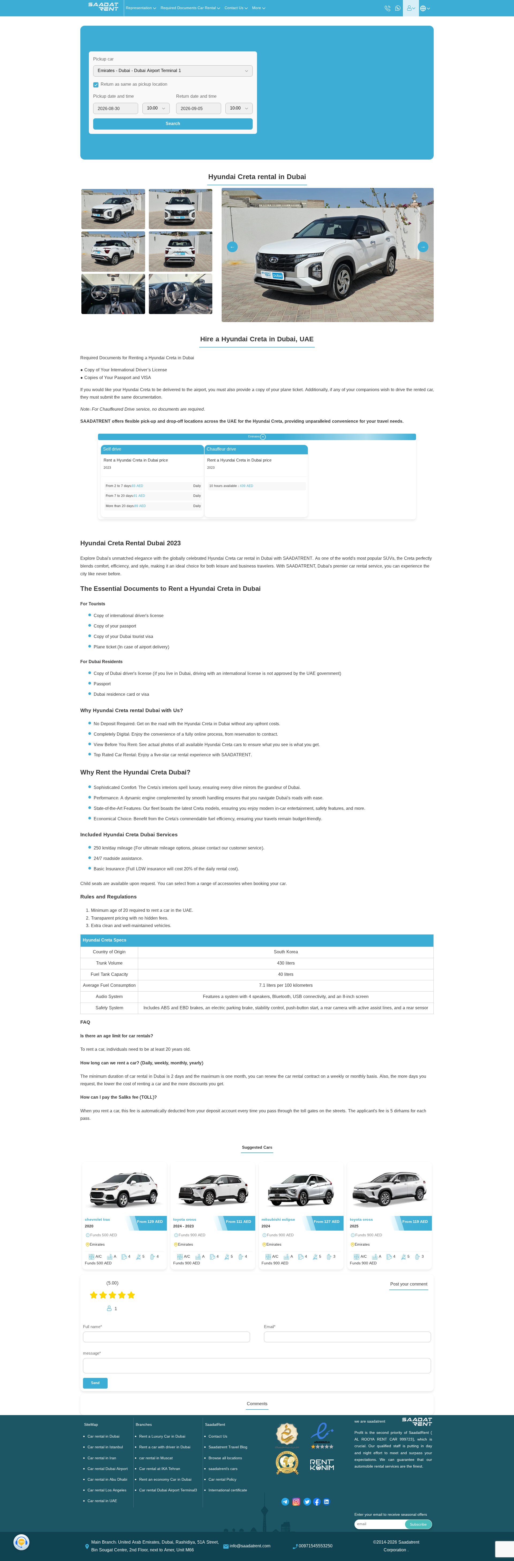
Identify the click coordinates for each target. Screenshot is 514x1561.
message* (92, 1354)
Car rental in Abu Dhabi (107, 1480)
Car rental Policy (222, 1480)
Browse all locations (225, 1458)
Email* (269, 1327)
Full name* (92, 1327)
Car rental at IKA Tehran (159, 1469)
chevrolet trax (97, 1220)
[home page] (103, 9)
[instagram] (296, 1502)
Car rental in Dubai (103, 1436)
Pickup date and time (113, 96)
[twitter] (307, 1503)
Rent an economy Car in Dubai (165, 1480)
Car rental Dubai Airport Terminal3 (168, 1490)
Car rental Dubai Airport (108, 1469)
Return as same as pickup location (134, 84)
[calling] (387, 8)
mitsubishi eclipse (278, 1220)
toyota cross (184, 1220)
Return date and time (196, 96)
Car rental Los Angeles (107, 1490)
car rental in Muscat (156, 1458)
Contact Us (218, 1436)
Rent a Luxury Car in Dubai (162, 1436)
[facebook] (317, 1503)
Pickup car (103, 59)
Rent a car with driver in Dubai (164, 1447)
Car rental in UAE (102, 1501)
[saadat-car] (124, 1190)
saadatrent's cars (223, 1469)
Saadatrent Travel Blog (228, 1447)
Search (173, 124)
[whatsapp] (398, 8)
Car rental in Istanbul (105, 1447)
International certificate (228, 1490)
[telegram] (285, 1503)
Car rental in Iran (102, 1458)
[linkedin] (326, 1503)
